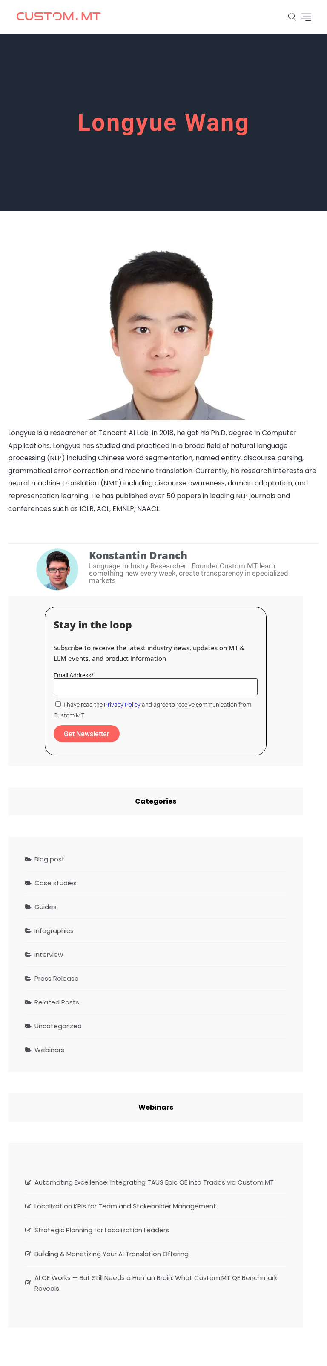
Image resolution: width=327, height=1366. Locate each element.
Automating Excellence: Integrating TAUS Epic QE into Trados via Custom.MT (154, 1182)
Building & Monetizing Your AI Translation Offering (111, 1253)
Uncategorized (58, 1026)
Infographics (54, 930)
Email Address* (74, 675)
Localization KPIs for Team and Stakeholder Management (125, 1206)
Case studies (55, 882)
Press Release (56, 978)
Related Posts (56, 1002)
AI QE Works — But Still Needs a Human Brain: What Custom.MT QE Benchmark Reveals (155, 1283)
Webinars (49, 1049)
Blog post (49, 859)
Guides (45, 906)
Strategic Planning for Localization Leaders (101, 1229)
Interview (48, 954)
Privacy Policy (122, 704)
